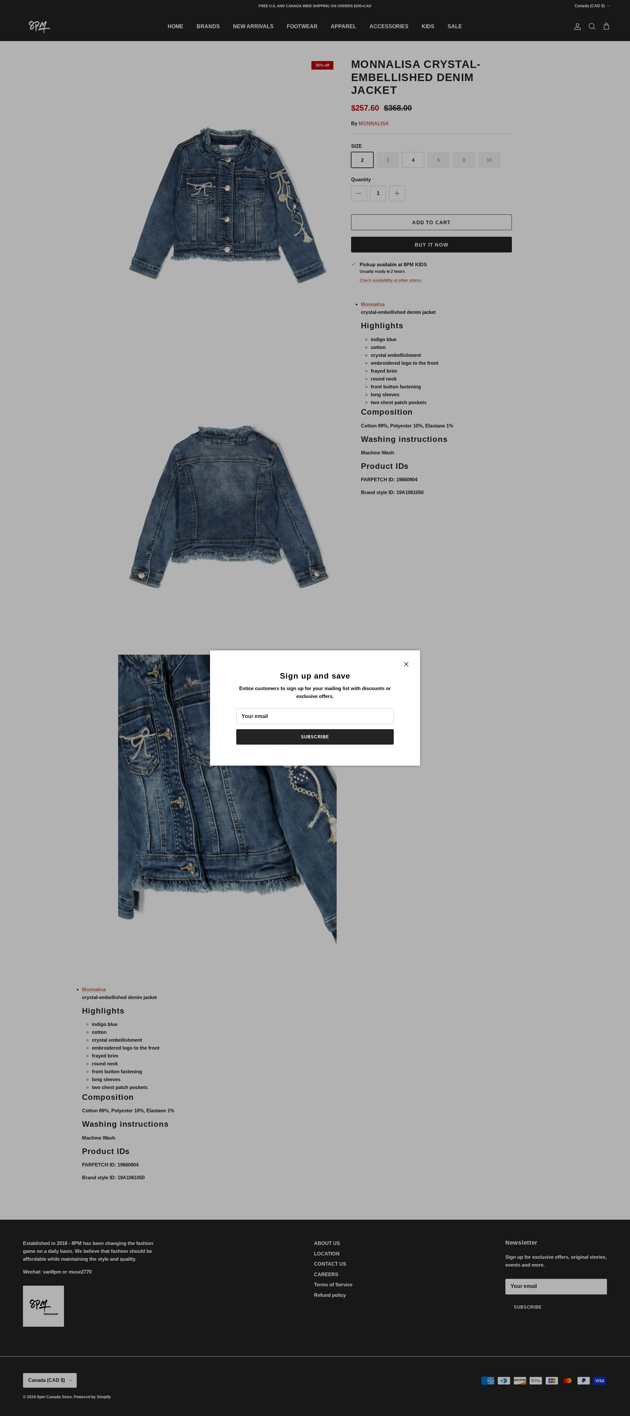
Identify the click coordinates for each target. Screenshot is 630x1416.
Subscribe (315, 736)
